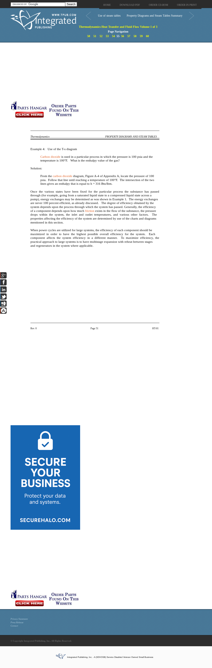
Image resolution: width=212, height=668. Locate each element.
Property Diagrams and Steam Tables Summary (154, 15)
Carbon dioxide (50, 156)
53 (107, 36)
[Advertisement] (99, 72)
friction (89, 211)
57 (128, 36)
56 (122, 36)
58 (135, 36)
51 (94, 36)
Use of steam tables (109, 15)
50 (88, 36)
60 (147, 36)
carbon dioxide (62, 176)
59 (141, 36)
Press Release (17, 622)
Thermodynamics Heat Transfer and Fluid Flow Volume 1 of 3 (118, 26)
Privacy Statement (19, 619)
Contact (14, 625)
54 (113, 36)
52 (101, 36)
